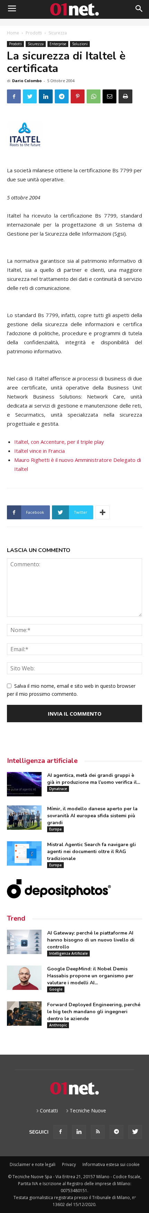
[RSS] (98, 1132)
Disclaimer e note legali (32, 1164)
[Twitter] (135, 1132)
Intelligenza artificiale (42, 760)
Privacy (69, 1164)
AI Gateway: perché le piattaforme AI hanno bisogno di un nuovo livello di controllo (90, 940)
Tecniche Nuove (88, 1110)
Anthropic (58, 1025)
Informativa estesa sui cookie (111, 1164)
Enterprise (58, 43)
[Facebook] (60, 1132)
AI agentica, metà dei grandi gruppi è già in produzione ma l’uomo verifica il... (93, 779)
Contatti (49, 1110)
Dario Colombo (27, 80)
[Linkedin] (79, 1132)
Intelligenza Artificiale (68, 953)
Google (55, 989)
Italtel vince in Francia (39, 450)
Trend (16, 918)
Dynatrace (58, 788)
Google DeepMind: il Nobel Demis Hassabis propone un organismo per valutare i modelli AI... (90, 976)
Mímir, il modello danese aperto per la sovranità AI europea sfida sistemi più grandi (92, 815)
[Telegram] (116, 1132)
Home (13, 33)
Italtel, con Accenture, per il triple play (59, 441)
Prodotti (34, 33)
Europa (55, 829)
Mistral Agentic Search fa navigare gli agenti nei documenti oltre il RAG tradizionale (91, 851)
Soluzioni (80, 43)
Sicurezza (58, 33)
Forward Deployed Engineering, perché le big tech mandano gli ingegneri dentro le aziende (93, 1011)
